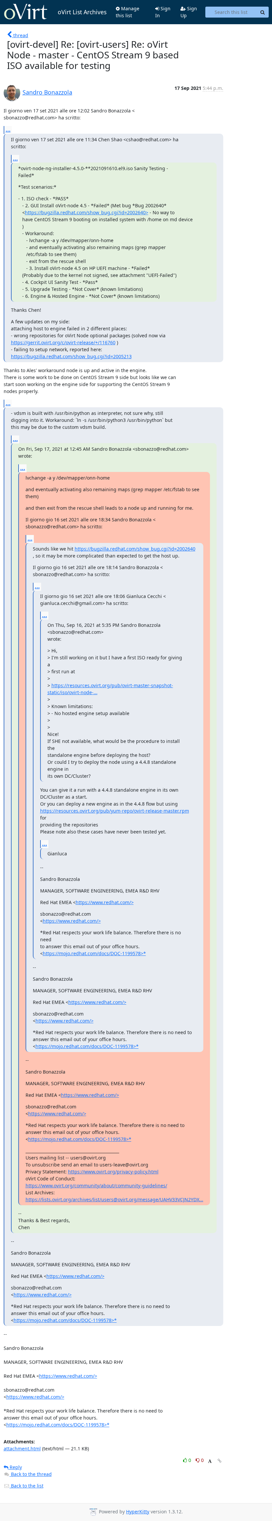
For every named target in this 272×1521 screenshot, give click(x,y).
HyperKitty (137, 1511)
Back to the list (26, 1486)
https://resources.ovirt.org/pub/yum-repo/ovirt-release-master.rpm (114, 811)
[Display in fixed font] (209, 1461)
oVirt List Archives (82, 12)
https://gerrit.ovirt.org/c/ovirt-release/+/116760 (63, 342)
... (8, 129)
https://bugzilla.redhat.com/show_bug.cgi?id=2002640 (135, 549)
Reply (15, 1467)
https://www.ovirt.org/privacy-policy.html (113, 1171)
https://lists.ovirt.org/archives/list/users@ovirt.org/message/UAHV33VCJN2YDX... (114, 1199)
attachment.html (22, 1448)
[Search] (263, 12)
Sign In (162, 12)
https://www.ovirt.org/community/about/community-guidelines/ (96, 1185)
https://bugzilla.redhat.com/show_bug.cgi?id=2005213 (71, 356)
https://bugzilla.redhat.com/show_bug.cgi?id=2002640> (86, 212)
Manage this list (127, 12)
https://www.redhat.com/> (105, 902)
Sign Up (188, 12)
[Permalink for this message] (219, 1460)
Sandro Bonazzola (47, 92)
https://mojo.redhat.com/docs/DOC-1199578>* (94, 953)
